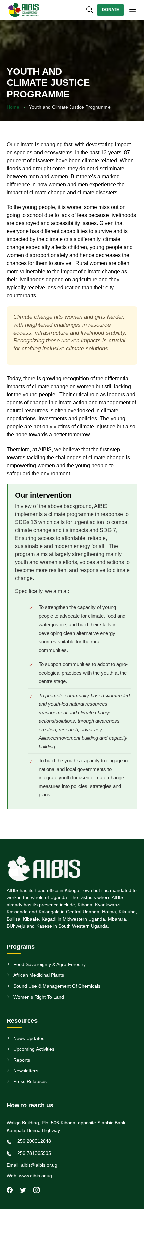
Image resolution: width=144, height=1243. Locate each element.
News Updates (28, 1038)
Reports (21, 1060)
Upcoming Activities (33, 1049)
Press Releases (30, 1081)
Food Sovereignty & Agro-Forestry (49, 964)
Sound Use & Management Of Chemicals (56, 986)
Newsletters (25, 1070)
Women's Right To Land (38, 997)
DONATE (110, 9)
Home (13, 107)
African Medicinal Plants (38, 975)
